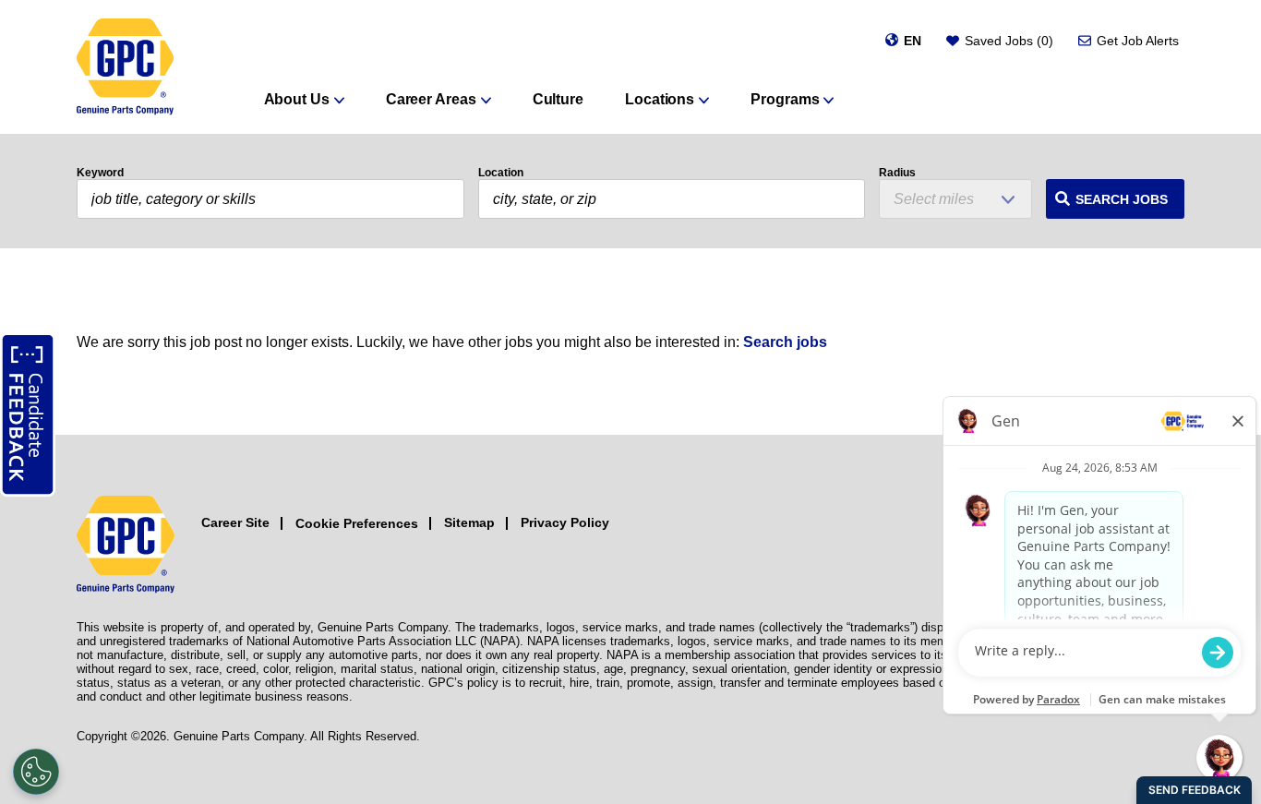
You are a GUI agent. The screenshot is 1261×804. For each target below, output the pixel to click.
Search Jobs (1121, 199)
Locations (659, 99)
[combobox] (672, 199)
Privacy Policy (565, 522)
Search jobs (785, 342)
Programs (785, 99)
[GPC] (125, 66)
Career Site (235, 522)
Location (500, 172)
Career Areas (431, 99)
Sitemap (469, 522)
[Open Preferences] (36, 772)
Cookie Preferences (356, 523)
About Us (297, 99)
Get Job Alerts (1138, 40)
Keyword (100, 172)
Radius (897, 172)
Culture (558, 99)
